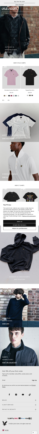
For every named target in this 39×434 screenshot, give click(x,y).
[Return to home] (4, 423)
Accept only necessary (19, 225)
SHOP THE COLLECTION (9, 362)
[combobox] (34, 432)
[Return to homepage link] (9, 9)
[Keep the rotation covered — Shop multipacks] (19, 122)
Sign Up (34, 380)
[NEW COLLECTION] (19, 29)
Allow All (19, 221)
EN (33, 432)
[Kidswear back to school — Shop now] (19, 307)
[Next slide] (8, 100)
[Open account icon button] (31, 9)
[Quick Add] (20, 88)
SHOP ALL (5, 177)
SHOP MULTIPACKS (8, 138)
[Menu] (36, 9)
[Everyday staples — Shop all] (19, 161)
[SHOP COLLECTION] (19, 255)
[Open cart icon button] (27, 9)
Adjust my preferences (19, 228)
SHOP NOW (5, 323)
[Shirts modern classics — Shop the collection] (19, 346)
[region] (19, 217)
